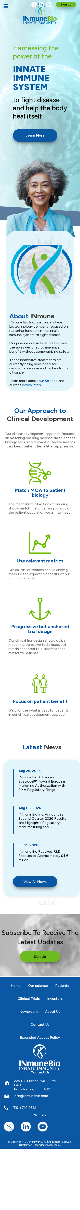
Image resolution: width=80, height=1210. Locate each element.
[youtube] (49, 4)
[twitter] (34, 4)
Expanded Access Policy (47, 1144)
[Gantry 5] (40, 1057)
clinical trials (31, 385)
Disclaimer (25, 1144)
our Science (48, 381)
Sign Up (66, 4)
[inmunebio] (40, 13)
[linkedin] (41, 4)
